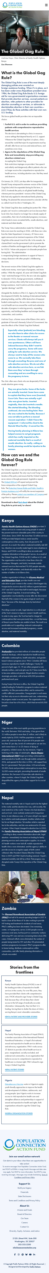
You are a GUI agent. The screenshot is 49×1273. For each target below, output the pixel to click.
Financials (24, 1192)
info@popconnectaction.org (24, 1247)
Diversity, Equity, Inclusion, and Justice (24, 1231)
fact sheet (22, 502)
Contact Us (24, 1226)
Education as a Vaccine (14, 1084)
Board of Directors (24, 1214)
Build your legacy (24, 1188)
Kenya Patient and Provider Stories (21, 1016)
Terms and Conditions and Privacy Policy (24, 1200)
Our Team (24, 1218)
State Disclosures (24, 1196)
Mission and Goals (24, 1210)
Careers (24, 1222)
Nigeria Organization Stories (19, 1113)
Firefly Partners (35, 1267)
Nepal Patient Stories (14, 1069)
